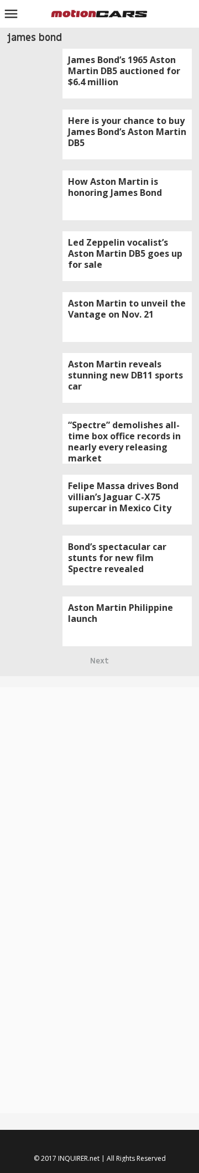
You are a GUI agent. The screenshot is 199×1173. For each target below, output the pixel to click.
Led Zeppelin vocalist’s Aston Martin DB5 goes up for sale (125, 253)
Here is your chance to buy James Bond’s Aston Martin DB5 (127, 132)
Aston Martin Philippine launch (120, 613)
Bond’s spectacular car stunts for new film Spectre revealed (117, 558)
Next (99, 661)
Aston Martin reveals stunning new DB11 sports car (125, 375)
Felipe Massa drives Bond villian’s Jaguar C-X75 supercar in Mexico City (123, 497)
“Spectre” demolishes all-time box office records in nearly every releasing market (124, 441)
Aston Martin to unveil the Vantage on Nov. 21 (127, 308)
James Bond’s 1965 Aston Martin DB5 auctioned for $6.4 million (124, 71)
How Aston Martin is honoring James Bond (115, 187)
